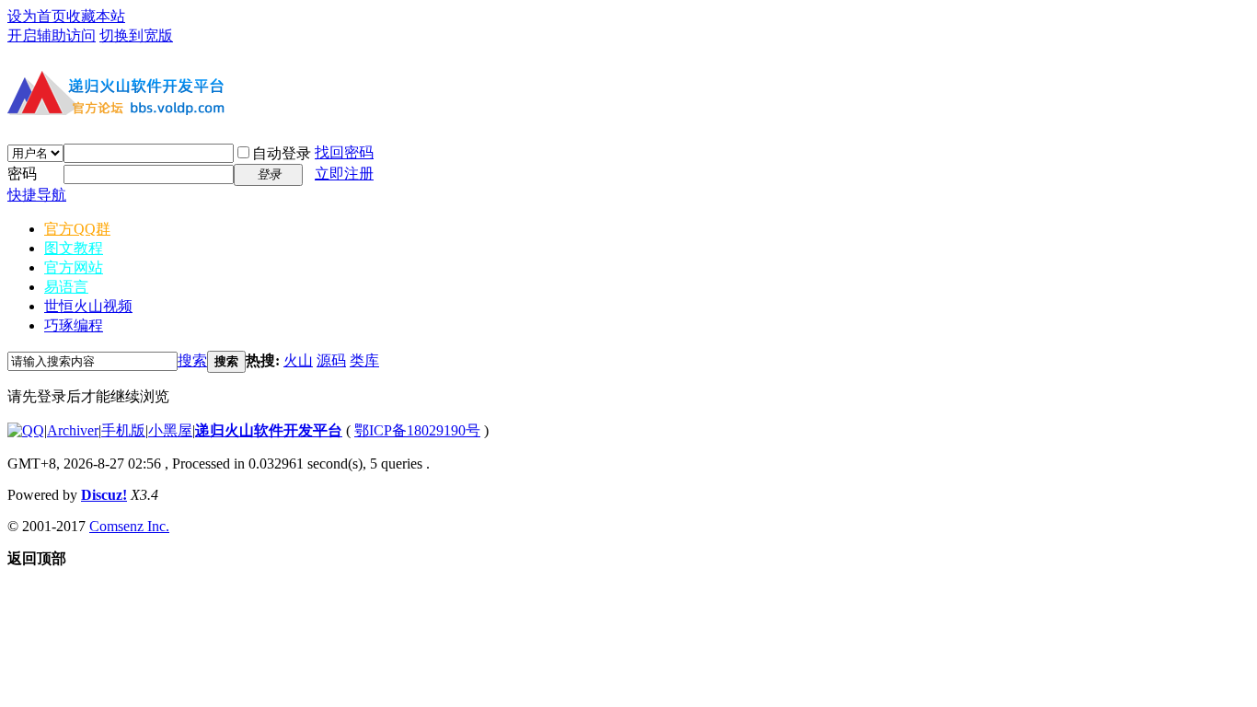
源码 (331, 360)
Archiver (72, 430)
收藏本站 (95, 16)
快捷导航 (36, 195)
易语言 (66, 287)
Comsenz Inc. (129, 526)
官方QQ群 (77, 229)
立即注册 (344, 173)
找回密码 (344, 152)
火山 (298, 360)
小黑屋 (170, 430)
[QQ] (25, 430)
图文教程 (73, 248)
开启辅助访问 (51, 35)
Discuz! (104, 495)
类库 (364, 360)
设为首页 (36, 16)
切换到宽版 (136, 35)
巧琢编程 (73, 325)
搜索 (192, 360)
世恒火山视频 (88, 306)
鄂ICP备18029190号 (417, 430)
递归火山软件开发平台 (268, 430)
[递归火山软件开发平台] (117, 118)
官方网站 (73, 267)
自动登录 (281, 153)
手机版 (123, 430)
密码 (22, 173)
